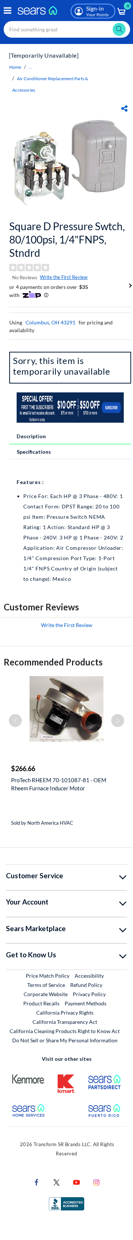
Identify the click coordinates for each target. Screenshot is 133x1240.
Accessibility (89, 975)
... (30, 67)
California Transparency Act (65, 1022)
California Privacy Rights (64, 1012)
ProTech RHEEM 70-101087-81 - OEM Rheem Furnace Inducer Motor (58, 784)
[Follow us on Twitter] (56, 1181)
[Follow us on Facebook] (36, 1181)
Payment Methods (85, 1003)
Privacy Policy (89, 994)
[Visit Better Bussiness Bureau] (66, 1203)
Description (31, 436)
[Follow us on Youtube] (76, 1181)
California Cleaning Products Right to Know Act (65, 1031)
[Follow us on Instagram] (96, 1181)
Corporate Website (46, 994)
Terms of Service (46, 985)
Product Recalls (41, 1003)
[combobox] (67, 29)
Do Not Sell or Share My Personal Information (64, 1040)
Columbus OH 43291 (50, 322)
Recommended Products (53, 662)
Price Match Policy (47, 975)
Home (15, 67)
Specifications (34, 452)
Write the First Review (64, 277)
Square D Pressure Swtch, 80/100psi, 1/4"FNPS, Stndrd (67, 239)
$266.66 (23, 768)
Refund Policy (86, 985)
